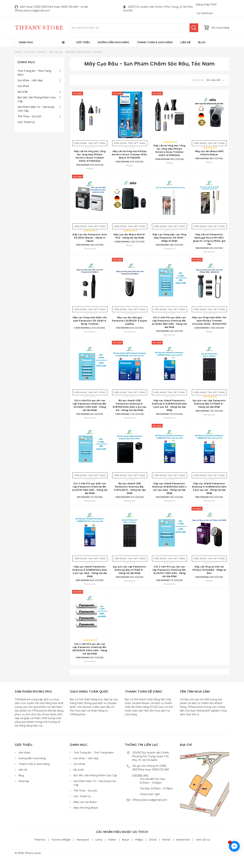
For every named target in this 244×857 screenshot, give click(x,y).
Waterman (183, 839)
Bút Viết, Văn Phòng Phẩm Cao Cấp (37, 99)
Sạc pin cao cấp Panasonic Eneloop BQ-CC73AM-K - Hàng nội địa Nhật (209, 403)
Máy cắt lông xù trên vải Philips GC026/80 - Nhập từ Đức (209, 569)
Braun (125, 839)
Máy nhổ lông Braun (86, 808)
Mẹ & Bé (23, 92)
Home (18, 52)
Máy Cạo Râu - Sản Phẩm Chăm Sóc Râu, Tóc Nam (75, 52)
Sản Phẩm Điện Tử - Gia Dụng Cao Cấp (36, 108)
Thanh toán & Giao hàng (155, 42)
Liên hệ (185, 42)
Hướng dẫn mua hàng (113, 42)
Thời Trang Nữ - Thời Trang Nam (34, 72)
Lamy (99, 839)
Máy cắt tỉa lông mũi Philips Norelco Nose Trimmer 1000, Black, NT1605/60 (129, 154)
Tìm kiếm (194, 27)
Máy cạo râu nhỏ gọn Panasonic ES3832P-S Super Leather (129, 320)
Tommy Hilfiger (61, 839)
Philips (139, 839)
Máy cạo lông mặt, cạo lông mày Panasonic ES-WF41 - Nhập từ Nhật (169, 237)
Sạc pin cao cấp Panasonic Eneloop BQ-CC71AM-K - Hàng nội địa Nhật (129, 569)
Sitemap (24, 781)
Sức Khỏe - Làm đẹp (35, 52)
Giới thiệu (83, 42)
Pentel (166, 839)
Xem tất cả (203, 839)
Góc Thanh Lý (26, 122)
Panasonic (83, 839)
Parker (112, 839)
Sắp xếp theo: (198, 80)
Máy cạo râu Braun (85, 802)
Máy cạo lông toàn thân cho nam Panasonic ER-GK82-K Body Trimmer (90, 320)
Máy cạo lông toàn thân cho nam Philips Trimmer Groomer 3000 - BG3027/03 (209, 320)
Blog (202, 42)
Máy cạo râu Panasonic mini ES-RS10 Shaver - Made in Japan (90, 237)
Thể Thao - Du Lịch (29, 116)
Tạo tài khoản (204, 13)
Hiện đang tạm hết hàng (90, 143)
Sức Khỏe (23, 86)
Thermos (39, 839)
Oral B (152, 839)
